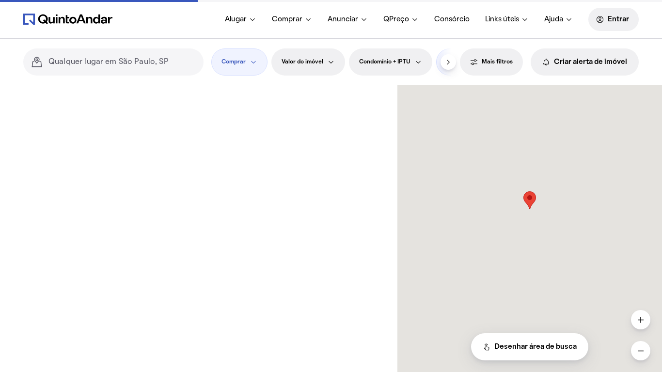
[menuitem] (240, 19)
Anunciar (343, 19)
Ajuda (553, 19)
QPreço (396, 19)
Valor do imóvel (302, 62)
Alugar (236, 19)
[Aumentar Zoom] (640, 319)
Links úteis (502, 19)
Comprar (287, 19)
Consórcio (452, 19)
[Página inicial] (67, 19)
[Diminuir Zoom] (640, 350)
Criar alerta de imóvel (590, 62)
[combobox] (122, 62)
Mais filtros (497, 62)
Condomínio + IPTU (384, 62)
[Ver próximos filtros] (448, 62)
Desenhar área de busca (535, 346)
